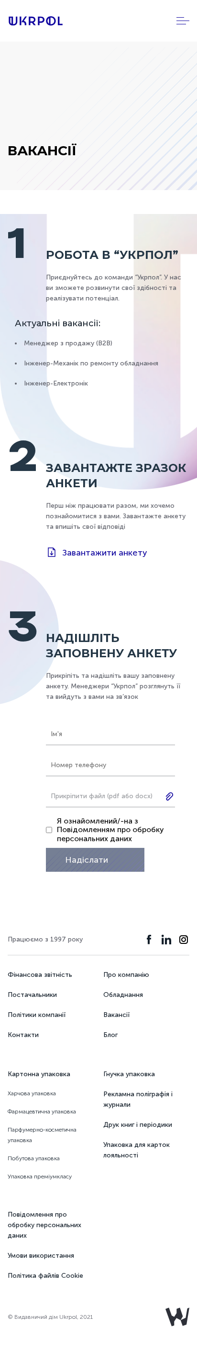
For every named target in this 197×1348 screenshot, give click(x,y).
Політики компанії (37, 1015)
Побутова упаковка (34, 1158)
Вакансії (116, 1015)
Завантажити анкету (104, 552)
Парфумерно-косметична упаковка (42, 1135)
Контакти (23, 1035)
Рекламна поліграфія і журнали (138, 1099)
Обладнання (123, 995)
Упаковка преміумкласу (40, 1176)
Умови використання (41, 1256)
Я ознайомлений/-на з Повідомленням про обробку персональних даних (110, 830)
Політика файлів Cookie (45, 1276)
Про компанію (126, 975)
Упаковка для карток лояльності (136, 1150)
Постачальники (32, 995)
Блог (110, 1035)
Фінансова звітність (40, 975)
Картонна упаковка (39, 1074)
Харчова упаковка (32, 1093)
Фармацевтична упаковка (42, 1111)
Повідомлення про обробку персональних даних (44, 1225)
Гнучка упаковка (129, 1074)
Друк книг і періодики (137, 1125)
